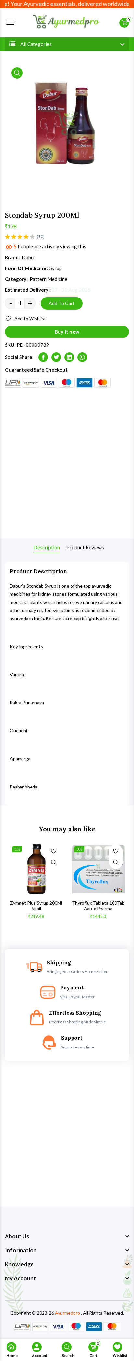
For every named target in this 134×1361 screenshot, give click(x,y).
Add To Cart (61, 303)
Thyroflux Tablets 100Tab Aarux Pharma (98, 905)
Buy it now (67, 332)
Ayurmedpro (67, 1313)
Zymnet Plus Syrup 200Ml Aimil (36, 905)
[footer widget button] (67, 1236)
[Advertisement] (67, 463)
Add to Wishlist (30, 318)
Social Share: (19, 357)
